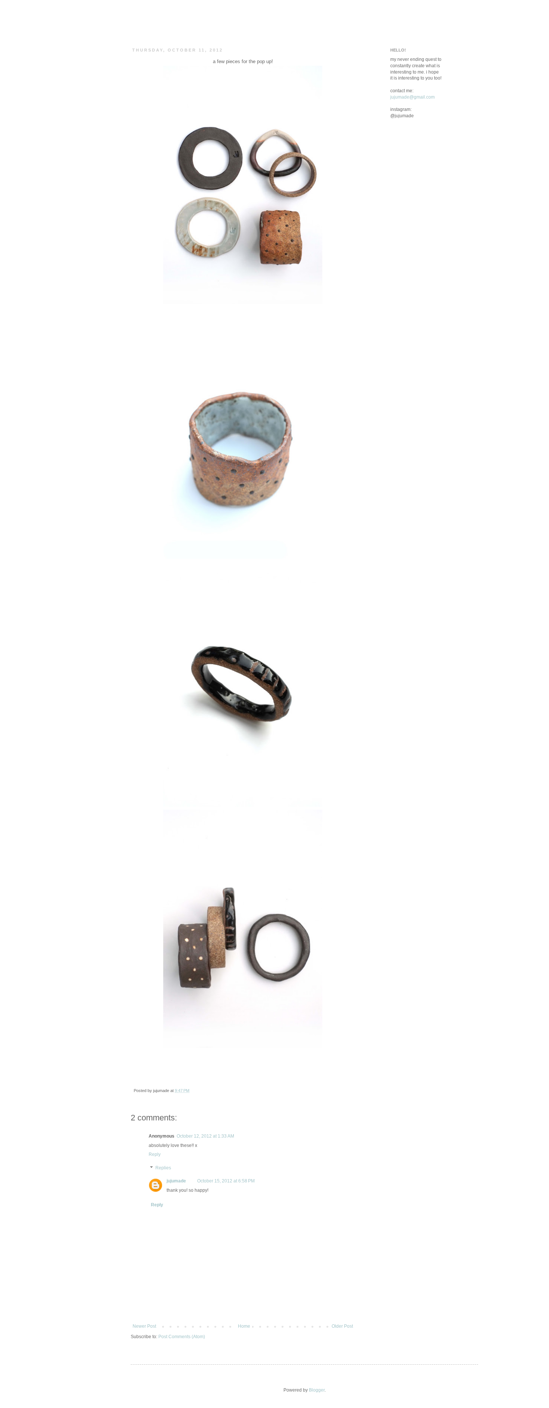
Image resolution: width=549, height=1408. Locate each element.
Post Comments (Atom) (181, 1336)
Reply (155, 1154)
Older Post (342, 1326)
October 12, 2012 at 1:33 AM (205, 1136)
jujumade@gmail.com (412, 97)
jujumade (176, 1181)
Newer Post (144, 1326)
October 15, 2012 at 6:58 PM (226, 1181)
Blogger (317, 1390)
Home (244, 1326)
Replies (163, 1167)
